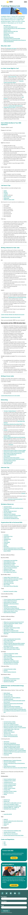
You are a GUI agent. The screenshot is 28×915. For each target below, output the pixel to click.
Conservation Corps (8, 536)
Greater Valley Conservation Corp (11, 577)
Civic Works (6, 677)
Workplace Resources (9, 37)
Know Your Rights (8, 512)
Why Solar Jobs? (7, 25)
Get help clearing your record (10, 511)
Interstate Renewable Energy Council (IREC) (13, 548)
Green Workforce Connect (9, 107)
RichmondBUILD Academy (10, 563)
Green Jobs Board (8, 463)
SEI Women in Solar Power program (11, 457)
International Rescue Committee (11, 663)
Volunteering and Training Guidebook (12, 697)
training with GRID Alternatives (16, 105)
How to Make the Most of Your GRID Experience (14, 28)
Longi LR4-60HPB (8, 814)
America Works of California (10, 602)
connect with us (7, 435)
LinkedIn (5, 429)
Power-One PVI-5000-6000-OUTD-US (12, 802)
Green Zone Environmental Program (12, 678)
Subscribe (5, 910)
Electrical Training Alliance (9, 761)
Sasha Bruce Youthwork (9, 681)
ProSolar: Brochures (8, 786)
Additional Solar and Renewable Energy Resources (15, 40)
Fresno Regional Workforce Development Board (14, 609)
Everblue (6, 670)
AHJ (5, 841)
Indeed (5, 190)
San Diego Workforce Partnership (11, 662)
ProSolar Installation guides (10, 785)
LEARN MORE (14, 885)
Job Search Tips (7, 29)
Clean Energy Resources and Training (12, 746)
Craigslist (6, 193)
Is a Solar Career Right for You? (10, 26)
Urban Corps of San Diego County (11, 660)
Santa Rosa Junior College (9, 570)
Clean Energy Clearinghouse (10, 743)
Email (2, 905)
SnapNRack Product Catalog (10, 791)
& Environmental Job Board (10, 460)
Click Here (14, 857)
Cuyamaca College (8, 655)
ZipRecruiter (6, 198)
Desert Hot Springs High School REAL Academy (14, 643)
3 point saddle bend (8, 730)
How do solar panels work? (10, 723)
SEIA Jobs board (7, 196)
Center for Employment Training (11, 653)
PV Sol (5, 825)
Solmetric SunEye (7, 822)
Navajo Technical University (10, 672)
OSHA (5, 844)
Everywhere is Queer (8, 462)
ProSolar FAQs (7, 789)
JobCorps (6, 540)
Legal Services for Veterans (10, 514)
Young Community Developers (10, 567)
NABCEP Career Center (9, 199)
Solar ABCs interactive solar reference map (13, 821)
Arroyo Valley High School (9, 640)
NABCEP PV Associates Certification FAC (13, 707)
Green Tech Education (8, 581)
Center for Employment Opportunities (12, 638)
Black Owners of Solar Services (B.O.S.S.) (13, 453)
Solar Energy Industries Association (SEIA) (13, 424)
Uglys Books (6, 741)
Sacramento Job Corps (9, 583)
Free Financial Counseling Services (11, 518)
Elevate (5, 545)
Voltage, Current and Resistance (11, 736)
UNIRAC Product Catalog (9, 788)
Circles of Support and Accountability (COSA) (14, 599)
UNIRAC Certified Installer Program (12, 747)
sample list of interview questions (15, 499)
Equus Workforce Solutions (10, 612)
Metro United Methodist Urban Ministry (13, 656)
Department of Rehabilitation (10, 606)
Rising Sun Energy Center (9, 564)
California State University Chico (11, 580)
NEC (5, 843)
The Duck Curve (7, 733)
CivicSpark (6, 534)
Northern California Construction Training (13, 578)
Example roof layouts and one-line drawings (13, 703)
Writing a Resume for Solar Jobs (11, 31)
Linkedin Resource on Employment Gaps (17, 297)
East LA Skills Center (8, 626)
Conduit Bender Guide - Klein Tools (11, 729)
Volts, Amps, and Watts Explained (11, 724)
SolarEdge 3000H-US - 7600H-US (11, 807)
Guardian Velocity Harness (9, 832)
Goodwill (6, 543)
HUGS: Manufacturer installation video (12, 830)
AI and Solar (6, 754)
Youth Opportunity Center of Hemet (12, 649)
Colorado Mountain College (10, 669)
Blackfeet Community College (10, 591)
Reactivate (6, 546)
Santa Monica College (8, 629)
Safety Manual (7, 693)
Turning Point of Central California (11, 608)
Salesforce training (8, 753)
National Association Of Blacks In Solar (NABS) (14, 451)
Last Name (4, 901)
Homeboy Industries (8, 624)
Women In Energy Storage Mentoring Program (14, 459)
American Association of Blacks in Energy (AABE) (15, 450)
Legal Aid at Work (8, 506)
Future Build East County (9, 561)
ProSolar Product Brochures (10, 783)
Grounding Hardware (8, 699)
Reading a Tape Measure (9, 732)
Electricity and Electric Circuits (10, 734)
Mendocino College (8, 569)
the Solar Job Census (11, 48)
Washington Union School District (11, 603)
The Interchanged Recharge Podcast (12, 744)
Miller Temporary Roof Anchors (11, 833)
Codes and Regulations (9, 41)
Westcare (6, 605)
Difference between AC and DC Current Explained (15, 727)
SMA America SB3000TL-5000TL (11, 804)
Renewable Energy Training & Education (12, 760)
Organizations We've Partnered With (12, 38)
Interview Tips (7, 35)
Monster (5, 192)
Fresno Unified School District (10, 600)
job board (11, 444)
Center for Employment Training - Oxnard (13, 623)
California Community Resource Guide (12, 515)
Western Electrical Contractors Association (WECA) (15, 767)
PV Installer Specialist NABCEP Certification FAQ (15, 709)
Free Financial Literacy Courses (10, 517)
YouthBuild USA (7, 539)
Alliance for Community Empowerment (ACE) (14, 622)
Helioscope (6, 823)
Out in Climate (7, 456)
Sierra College (7, 584)
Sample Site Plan (7, 704)
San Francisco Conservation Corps (11, 566)
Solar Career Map (12, 76)
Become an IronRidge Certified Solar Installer (14, 748)
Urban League (7, 542)
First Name (4, 896)
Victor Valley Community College (11, 647)
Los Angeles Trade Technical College (12, 627)
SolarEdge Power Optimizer (10, 808)
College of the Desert (8, 641)
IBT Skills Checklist (8, 694)
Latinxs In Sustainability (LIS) (10, 454)
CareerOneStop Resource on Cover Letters (10, 395)
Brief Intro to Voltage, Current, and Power (13, 726)
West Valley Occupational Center (11, 630)
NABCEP (6, 819)
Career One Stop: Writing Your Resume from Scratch (12, 314)
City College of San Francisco (10, 572)
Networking (6, 34)
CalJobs (5, 195)
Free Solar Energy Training (9, 721)
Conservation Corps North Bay (10, 560)
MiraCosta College (8, 657)
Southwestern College (8, 659)
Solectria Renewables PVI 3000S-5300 (12, 806)
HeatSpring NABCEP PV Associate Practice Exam (15, 751)
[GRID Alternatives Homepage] (9, 2)
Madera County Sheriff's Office (11, 611)
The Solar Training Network (10, 411)
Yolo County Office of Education (11, 586)
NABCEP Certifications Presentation (12, 706)
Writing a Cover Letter (9, 32)
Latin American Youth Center (10, 680)
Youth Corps (6, 537)
